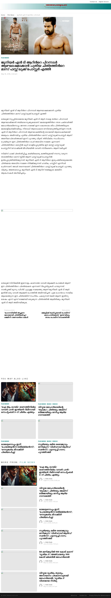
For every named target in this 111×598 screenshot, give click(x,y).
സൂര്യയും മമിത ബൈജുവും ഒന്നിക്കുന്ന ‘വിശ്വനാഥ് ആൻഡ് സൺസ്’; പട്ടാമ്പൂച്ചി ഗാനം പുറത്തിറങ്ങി (54, 448)
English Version (104, 1)
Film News (5, 404)
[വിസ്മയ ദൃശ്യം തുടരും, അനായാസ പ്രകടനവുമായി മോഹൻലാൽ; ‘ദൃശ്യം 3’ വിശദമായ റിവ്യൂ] (19, 582)
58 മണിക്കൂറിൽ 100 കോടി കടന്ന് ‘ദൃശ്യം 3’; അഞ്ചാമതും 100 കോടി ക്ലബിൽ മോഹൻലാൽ (56, 554)
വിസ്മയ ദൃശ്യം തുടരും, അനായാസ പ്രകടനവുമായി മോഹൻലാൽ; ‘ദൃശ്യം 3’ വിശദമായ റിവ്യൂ (54, 577)
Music (49, 404)
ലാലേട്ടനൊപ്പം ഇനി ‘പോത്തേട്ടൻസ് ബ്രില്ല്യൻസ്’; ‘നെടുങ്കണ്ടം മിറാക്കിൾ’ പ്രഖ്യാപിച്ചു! (17, 448)
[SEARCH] (106, 11)
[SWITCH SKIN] (109, 11)
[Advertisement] (37, 91)
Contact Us (93, 1)
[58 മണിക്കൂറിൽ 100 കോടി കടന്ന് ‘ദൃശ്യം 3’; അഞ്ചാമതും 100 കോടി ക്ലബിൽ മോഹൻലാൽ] (19, 560)
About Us (74, 595)
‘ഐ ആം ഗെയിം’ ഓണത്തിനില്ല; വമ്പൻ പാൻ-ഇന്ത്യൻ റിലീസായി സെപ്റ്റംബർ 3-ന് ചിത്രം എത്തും (18, 409)
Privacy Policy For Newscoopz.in (99, 595)
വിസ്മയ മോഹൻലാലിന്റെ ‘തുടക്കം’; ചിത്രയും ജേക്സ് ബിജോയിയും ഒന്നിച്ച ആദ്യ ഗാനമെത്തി (52, 411)
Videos (55, 404)
